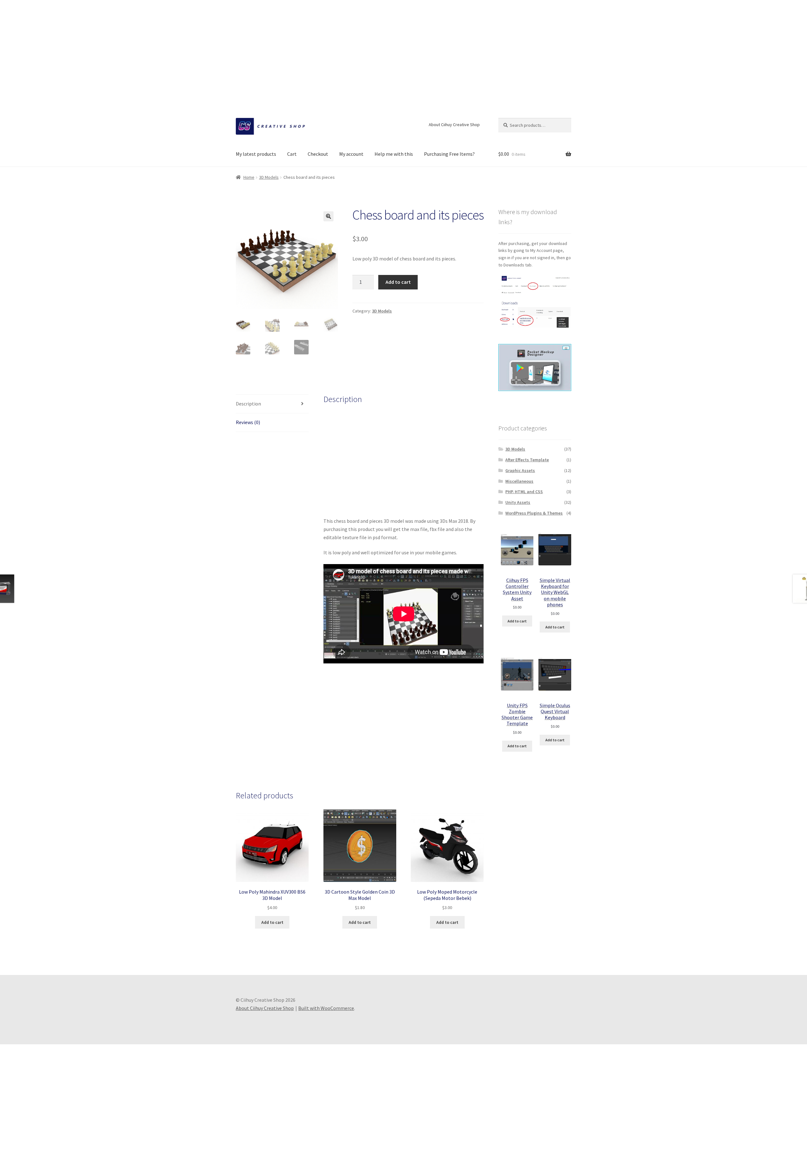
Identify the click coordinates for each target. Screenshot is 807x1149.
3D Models (269, 177)
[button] (328, 216)
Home (248, 177)
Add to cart (398, 282)
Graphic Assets (520, 470)
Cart (292, 154)
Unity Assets (517, 502)
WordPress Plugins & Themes (534, 513)
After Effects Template (527, 460)
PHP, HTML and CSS (524, 491)
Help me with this (393, 154)
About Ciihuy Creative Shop (454, 124)
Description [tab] (248, 403)
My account (351, 154)
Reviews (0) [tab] (248, 422)
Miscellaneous (519, 481)
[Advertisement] (403, 44)
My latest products (256, 154)
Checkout (318, 154)
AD (566, 347)
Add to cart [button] (272, 922)
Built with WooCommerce (326, 1008)
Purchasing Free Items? (449, 154)
